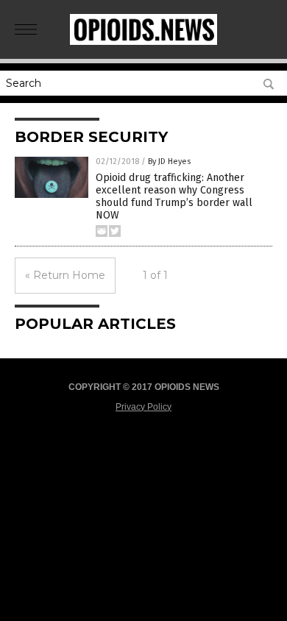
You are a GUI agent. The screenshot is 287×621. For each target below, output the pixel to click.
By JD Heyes (169, 161)
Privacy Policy (143, 407)
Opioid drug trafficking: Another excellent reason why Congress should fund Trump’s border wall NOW (174, 196)
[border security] (143, 42)
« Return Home (65, 275)
